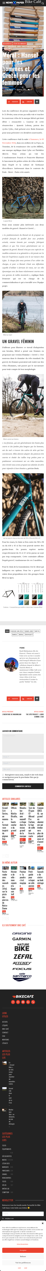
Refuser (23, 1256)
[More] (37, 101)
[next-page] (7, 855)
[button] (43, 1223)
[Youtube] (23, 1002)
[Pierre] (4, 89)
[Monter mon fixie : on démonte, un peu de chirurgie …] (4, 1110)
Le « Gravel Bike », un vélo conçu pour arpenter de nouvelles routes (12, 1073)
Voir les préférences (23, 1263)
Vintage (12, 897)
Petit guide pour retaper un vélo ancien (31, 878)
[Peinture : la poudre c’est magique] (23, 868)
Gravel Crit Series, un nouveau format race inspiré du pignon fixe (5, 823)
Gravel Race (4, 842)
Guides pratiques (31, 889)
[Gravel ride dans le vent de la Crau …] (4, 1089)
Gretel (37, 631)
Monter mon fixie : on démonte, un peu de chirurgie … (12, 1117)
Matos (30, 839)
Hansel (14, 634)
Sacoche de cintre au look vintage (40, 877)
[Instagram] (18, 1002)
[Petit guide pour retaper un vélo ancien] (31, 868)
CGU (19, 1268)
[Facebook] (13, 1002)
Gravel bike (29, 631)
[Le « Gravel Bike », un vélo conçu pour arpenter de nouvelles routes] (4, 1063)
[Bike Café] (23, 997)
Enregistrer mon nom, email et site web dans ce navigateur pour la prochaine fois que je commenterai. (22, 777)
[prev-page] (3, 855)
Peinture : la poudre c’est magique (23, 878)
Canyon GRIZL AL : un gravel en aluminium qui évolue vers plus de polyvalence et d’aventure (40, 826)
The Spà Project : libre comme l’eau (35, 715)
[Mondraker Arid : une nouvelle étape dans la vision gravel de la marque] (23, 804)
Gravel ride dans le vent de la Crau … (11, 1096)
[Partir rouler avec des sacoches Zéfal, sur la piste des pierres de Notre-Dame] (5, 868)
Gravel (12, 833)
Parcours (4, 911)
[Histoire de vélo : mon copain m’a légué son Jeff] (14, 868)
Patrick (4, 844)
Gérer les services (22, 1244)
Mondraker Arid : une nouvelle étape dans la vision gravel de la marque (23, 822)
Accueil (4, 46)
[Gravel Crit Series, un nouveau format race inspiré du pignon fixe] (5, 804)
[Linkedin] (28, 1002)
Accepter (23, 1250)
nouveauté (29, 634)
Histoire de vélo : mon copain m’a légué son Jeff (14, 883)
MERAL (21, 634)
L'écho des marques (19, 43)
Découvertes (7, 43)
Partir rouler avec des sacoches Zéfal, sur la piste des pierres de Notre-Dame (5, 890)
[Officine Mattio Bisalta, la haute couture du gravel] (14, 804)
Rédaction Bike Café (22, 842)
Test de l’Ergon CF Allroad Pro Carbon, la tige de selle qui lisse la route (31, 822)
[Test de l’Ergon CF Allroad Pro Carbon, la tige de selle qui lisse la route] (31, 804)
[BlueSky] (33, 1002)
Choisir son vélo (17, 631)
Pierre (11, 89)
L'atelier (21, 889)
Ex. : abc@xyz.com (8, 1218)
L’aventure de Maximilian (11, 714)
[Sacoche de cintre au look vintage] (40, 868)
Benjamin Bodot (13, 835)
